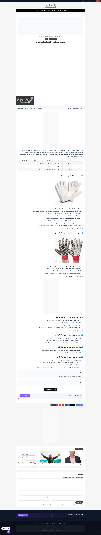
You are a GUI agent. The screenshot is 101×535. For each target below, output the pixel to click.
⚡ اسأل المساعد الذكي (25, 395)
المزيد (38, 10)
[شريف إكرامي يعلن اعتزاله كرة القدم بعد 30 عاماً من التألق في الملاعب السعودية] (50, 457)
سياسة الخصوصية (50, 530)
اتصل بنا (56, 530)
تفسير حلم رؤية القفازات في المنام (68, 228)
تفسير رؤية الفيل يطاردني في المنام (68, 330)
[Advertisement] (50, 26)
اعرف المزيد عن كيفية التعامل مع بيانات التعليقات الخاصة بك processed (51, 504)
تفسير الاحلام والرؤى (54, 36)
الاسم (81, 492)
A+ (34, 108)
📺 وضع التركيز (20, 108)
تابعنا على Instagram (51, 389)
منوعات (42, 10)
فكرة (62, 150)
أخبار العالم (59, 10)
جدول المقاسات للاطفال (70, 276)
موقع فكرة (59, 523)
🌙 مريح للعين (27, 108)
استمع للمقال (39, 108)
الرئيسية (64, 10)
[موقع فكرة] (50, 6)
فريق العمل (43, 530)
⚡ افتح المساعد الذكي (23, 515)
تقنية (48, 10)
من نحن (39, 530)
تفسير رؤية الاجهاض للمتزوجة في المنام (66, 376)
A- (31, 108)
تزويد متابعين (61, 530)
